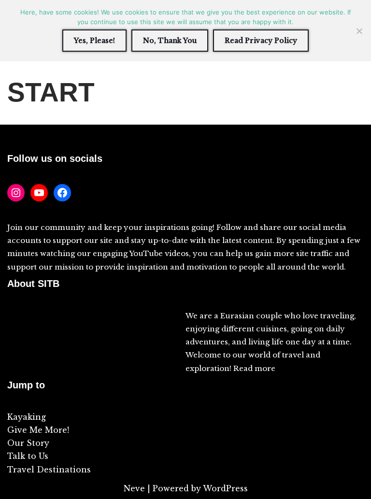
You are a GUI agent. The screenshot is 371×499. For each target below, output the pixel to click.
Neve (134, 488)
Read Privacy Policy (261, 40)
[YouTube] (39, 192)
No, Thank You (170, 40)
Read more (254, 368)
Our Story (28, 443)
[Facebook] (62, 192)
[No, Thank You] (359, 31)
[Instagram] (16, 192)
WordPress (225, 488)
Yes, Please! (94, 40)
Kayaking (26, 417)
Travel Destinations (49, 469)
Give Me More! (38, 430)
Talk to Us (27, 456)
